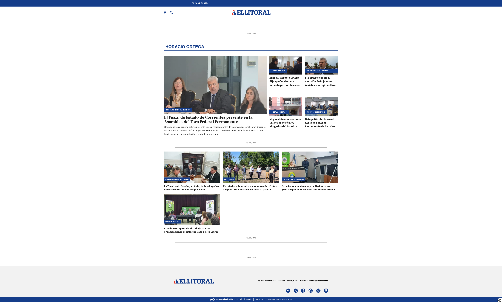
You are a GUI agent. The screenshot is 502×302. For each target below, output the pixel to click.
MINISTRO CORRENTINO (316, 112)
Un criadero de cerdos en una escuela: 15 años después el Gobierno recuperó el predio (250, 187)
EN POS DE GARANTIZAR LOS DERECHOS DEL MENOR (317, 71)
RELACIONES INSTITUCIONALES (177, 179)
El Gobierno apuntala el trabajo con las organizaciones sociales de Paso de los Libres (191, 230)
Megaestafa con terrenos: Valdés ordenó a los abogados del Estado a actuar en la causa (285, 124)
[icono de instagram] (326, 290)
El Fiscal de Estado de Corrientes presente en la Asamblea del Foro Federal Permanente (208, 119)
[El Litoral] (251, 12)
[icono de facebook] (303, 290)
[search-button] (171, 12)
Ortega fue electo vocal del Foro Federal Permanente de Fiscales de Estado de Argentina (320, 124)
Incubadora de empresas (293, 179)
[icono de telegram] (318, 290)
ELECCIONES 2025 (278, 71)
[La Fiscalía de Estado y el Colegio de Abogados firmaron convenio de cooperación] (192, 167)
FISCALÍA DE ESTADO (279, 112)
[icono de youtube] (288, 290)
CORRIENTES (229, 179)
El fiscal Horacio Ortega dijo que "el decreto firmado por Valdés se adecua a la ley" (284, 83)
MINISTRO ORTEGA (172, 222)
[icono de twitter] (296, 290)
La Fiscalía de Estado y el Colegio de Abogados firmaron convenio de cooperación (191, 187)
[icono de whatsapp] (311, 290)
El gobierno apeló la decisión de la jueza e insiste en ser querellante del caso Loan (321, 83)
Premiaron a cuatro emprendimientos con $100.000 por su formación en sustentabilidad (308, 187)
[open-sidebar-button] (165, 12)
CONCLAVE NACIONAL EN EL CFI (178, 110)
